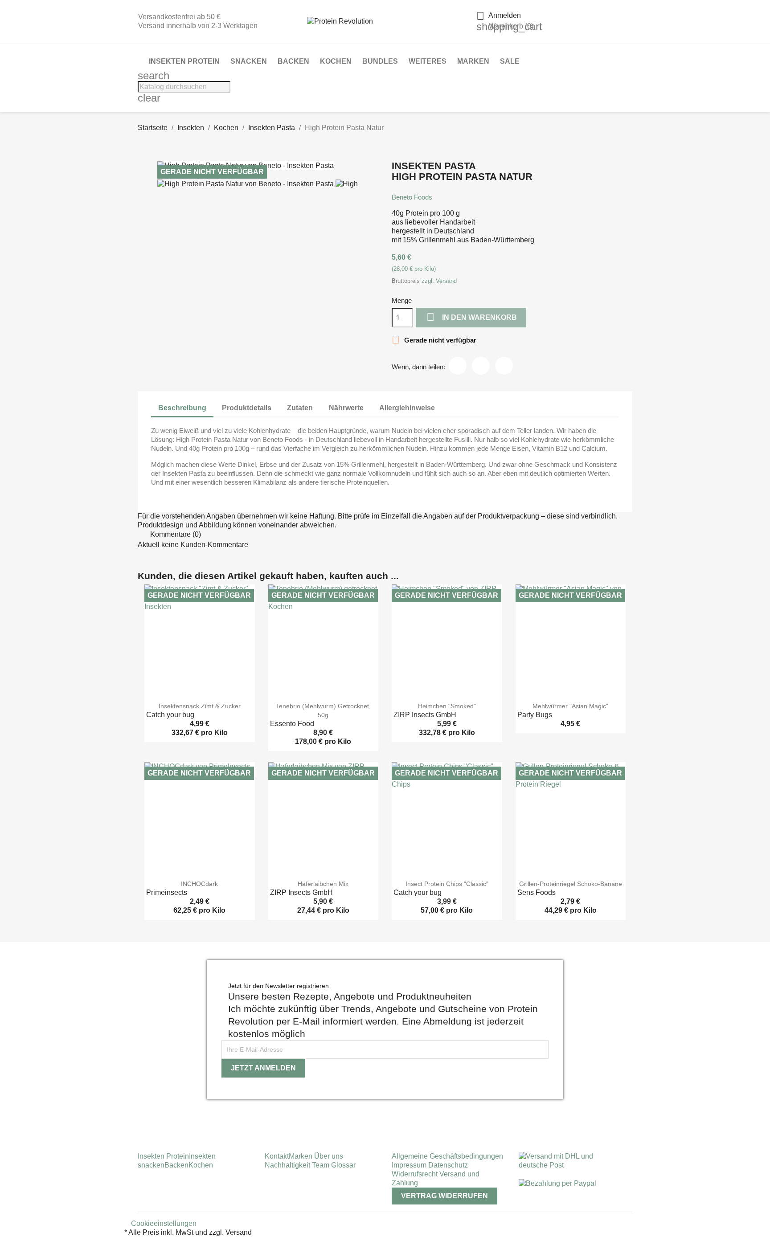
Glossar (343, 1165)
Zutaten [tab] (300, 408)
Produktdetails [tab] (246, 408)
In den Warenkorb (471, 317)
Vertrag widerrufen (444, 1196)
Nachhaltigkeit (288, 1165)
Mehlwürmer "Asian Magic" (570, 706)
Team (321, 1165)
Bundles (380, 61)
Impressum (410, 1165)
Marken (473, 61)
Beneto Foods (412, 197)
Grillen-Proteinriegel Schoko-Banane (570, 883)
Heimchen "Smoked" (447, 706)
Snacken (248, 61)
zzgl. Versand (439, 281)
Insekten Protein (184, 61)
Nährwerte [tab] (346, 408)
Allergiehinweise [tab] (407, 408)
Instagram (141, 1114)
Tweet (481, 366)
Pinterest (504, 366)
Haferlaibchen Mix (323, 883)
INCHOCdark (199, 883)
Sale (510, 61)
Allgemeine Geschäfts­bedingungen (447, 1156)
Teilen (458, 366)
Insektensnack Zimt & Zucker (200, 706)
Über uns (327, 1156)
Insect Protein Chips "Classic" (446, 883)
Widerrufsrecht (415, 1174)
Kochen (336, 61)
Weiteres (427, 61)
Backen (293, 61)
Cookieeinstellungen (164, 1223)
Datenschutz (448, 1165)
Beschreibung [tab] (182, 408)
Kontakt (277, 1156)
